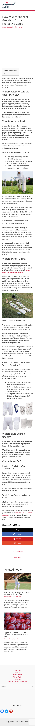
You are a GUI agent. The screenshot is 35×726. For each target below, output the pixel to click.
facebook (18, 534)
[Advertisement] (17, 47)
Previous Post (18, 552)
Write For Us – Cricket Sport (17, 681)
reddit (19, 543)
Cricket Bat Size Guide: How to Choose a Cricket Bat (17, 593)
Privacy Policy (17, 677)
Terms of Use (17, 675)
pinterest (18, 538)
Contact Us (17, 679)
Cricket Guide (6, 27)
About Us (18, 670)
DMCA (17, 672)
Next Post (17, 557)
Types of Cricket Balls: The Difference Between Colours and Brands (16, 634)
